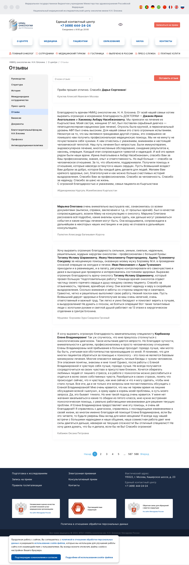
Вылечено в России (121, 53)
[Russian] (182, 7)
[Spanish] (141, 7)
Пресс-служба (147, 53)
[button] (72, 79)
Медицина (50, 41)
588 (136, 454)
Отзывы (15, 112)
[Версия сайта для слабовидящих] (120, 26)
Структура (17, 84)
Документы (17, 124)
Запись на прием (22, 479)
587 (130, 454)
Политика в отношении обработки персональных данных (94, 523)
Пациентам (80, 41)
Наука (140, 41)
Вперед (144, 454)
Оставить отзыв (168, 78)
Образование (111, 41)
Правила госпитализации (27, 485)
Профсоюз (17, 139)
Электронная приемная (82, 473)
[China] (165, 7)
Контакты (166, 41)
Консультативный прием (82, 479)
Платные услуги (170, 53)
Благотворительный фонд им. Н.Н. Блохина (26, 132)
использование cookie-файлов (49, 543)
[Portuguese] (147, 7)
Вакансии (16, 118)
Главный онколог (23, 53)
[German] (153, 7)
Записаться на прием (167, 25)
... (124, 454)
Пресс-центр (18, 106)
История (15, 90)
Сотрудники (46, 53)
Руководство (18, 78)
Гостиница (97, 53)
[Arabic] (159, 7)
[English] (176, 7)
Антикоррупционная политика (27, 145)
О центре (22, 41)
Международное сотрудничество (20, 98)
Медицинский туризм (72, 53)
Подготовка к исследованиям (29, 473)
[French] (171, 7)
